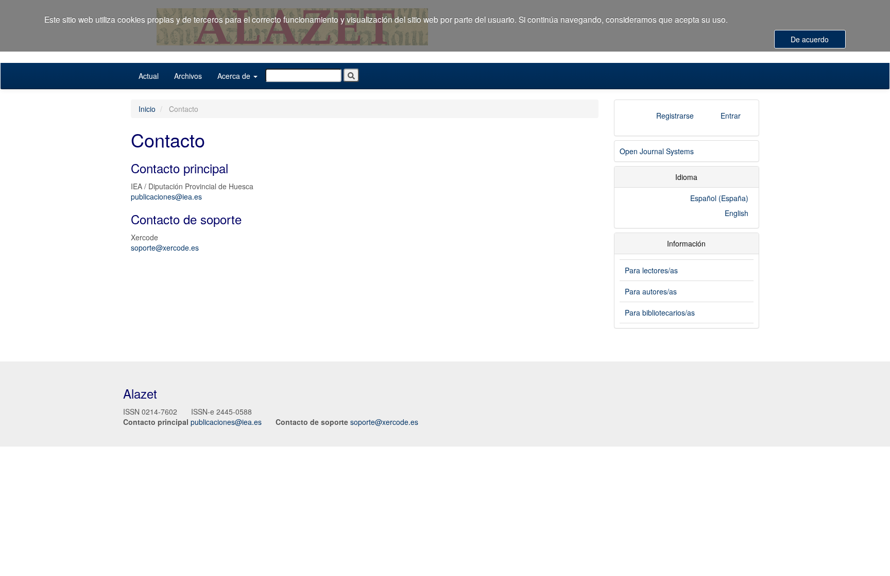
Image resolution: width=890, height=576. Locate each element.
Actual (149, 76)
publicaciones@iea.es (166, 196)
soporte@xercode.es (165, 247)
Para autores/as (651, 291)
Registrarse (675, 115)
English (736, 213)
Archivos (188, 76)
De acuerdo (810, 39)
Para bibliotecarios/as (660, 312)
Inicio (147, 109)
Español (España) (719, 198)
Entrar (731, 115)
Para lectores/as (651, 270)
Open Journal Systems (657, 151)
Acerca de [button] (234, 76)
